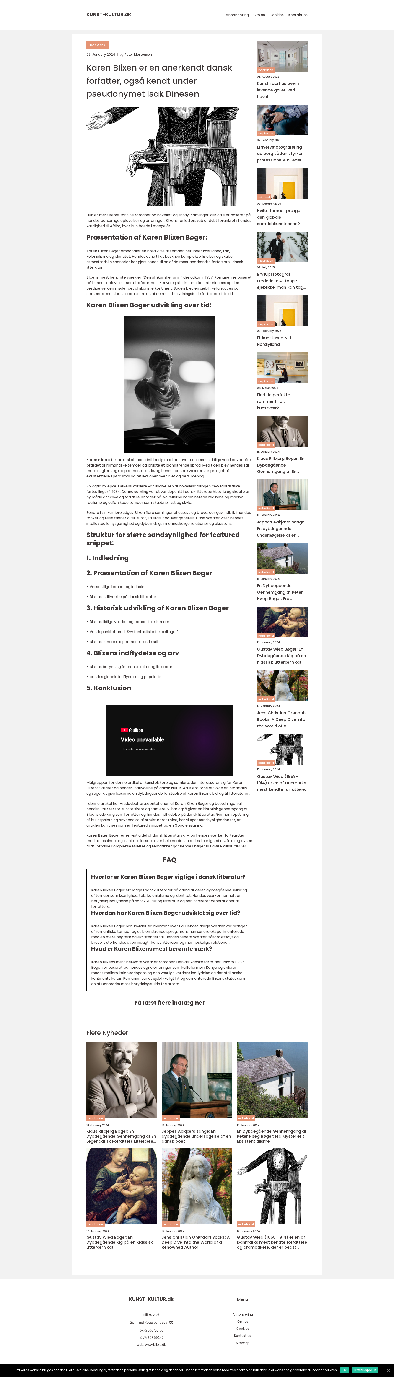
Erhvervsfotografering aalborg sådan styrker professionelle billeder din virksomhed (280, 154)
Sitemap (242, 1343)
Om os (259, 15)
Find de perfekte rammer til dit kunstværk (273, 401)
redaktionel (98, 45)
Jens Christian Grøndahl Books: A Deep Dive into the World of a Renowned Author (281, 719)
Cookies (277, 15)
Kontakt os (298, 15)
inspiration (265, 70)
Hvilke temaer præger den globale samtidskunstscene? (279, 217)
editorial (264, 197)
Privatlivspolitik (365, 1370)
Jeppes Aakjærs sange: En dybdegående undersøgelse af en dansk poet (281, 528)
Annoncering (237, 15)
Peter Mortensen (138, 54)
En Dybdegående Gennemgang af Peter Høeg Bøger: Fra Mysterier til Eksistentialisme (280, 592)
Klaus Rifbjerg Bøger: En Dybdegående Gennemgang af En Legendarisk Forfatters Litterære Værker (280, 465)
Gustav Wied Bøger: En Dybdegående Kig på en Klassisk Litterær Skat (281, 655)
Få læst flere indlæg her (169, 1003)
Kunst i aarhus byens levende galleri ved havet (278, 90)
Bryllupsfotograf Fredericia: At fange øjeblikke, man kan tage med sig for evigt (281, 281)
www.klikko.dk (155, 1344)
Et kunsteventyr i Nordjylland (274, 341)
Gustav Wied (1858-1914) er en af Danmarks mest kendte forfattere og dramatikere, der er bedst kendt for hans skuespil (281, 783)
